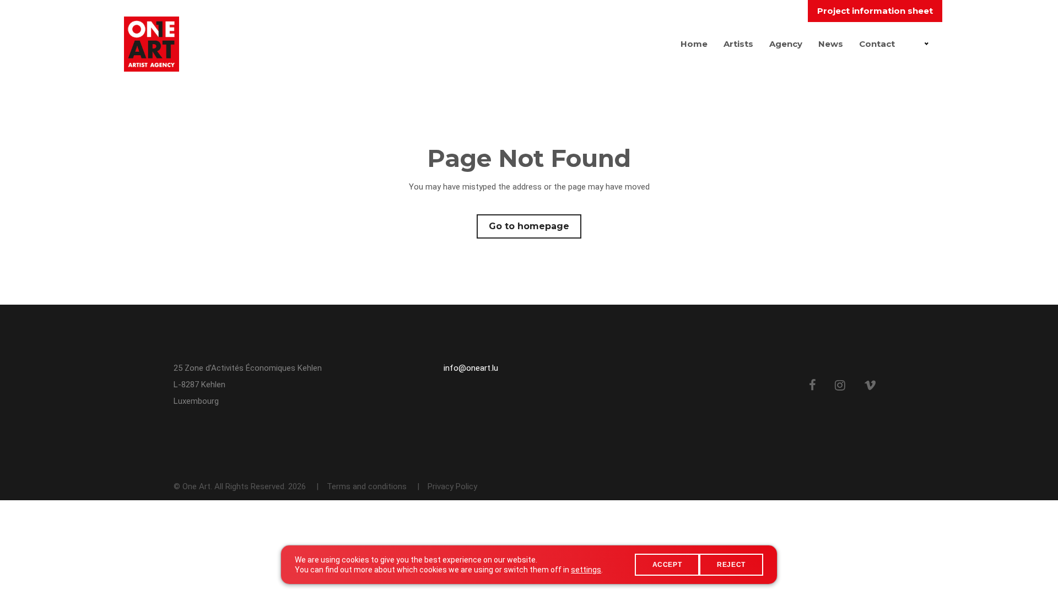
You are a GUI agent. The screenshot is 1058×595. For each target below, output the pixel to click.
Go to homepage (529, 226)
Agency (785, 44)
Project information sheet (875, 11)
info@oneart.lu (471, 368)
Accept (667, 565)
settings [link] (586, 569)
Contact (877, 44)
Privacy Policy (452, 486)
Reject (731, 565)
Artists (738, 44)
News (830, 44)
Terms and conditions (367, 486)
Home (694, 44)
